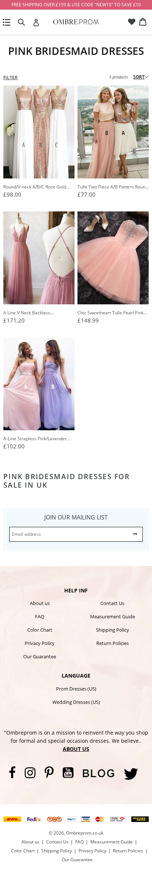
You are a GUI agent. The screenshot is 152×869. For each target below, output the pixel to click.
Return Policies (112, 643)
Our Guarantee (39, 656)
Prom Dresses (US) (76, 688)
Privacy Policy (40, 643)
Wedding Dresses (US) (76, 702)
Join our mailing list (76, 517)
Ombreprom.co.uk (84, 833)
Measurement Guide (112, 616)
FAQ (39, 616)
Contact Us (112, 603)
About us (40, 603)
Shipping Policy (112, 629)
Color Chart (39, 629)
